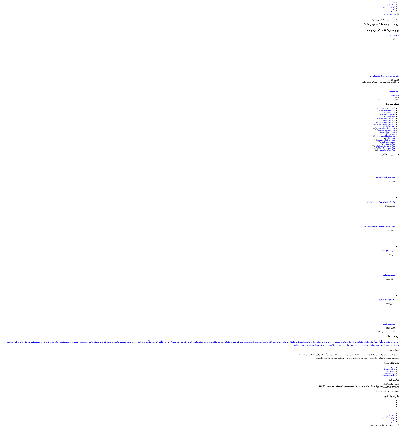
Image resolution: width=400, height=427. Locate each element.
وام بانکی (328, 345)
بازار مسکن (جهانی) (388, 120)
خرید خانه (164, 341)
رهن (86, 342)
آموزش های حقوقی (388, 108)
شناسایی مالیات (72, 342)
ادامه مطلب (395, 95)
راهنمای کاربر (390, 371)
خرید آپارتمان (179, 341)
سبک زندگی (391, 138)
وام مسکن (318, 344)
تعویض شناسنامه (389, 275)
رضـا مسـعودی (394, 91)
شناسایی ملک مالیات (58, 342)
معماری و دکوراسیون (387, 142)
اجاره (370, 342)
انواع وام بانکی (394, 35)
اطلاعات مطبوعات (388, 375)
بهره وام (255, 342)
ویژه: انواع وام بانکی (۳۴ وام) (385, 177)
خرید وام (135, 342)
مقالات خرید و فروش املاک (385, 146)
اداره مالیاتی (309, 342)
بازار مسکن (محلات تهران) (386, 124)
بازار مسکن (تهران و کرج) (386, 118)
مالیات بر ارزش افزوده (383, 345)
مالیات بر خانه (368, 345)
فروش (45, 341)
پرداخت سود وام (309, 345)
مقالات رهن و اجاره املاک (386, 148)
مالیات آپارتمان (30, 342)
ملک (333, 345)
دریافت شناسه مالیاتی (123, 342)
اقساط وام (299, 342)
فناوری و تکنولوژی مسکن (386, 140)
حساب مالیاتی (198, 342)
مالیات (39, 342)
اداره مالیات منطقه (343, 342)
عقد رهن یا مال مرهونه (387, 299)
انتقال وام (289, 342)
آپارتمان (377, 341)
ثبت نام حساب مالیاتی (233, 342)
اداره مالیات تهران (360, 342)
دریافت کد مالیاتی (105, 342)
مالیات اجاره (17, 342)
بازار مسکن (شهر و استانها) (385, 122)
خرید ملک (152, 341)
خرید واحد (142, 342)
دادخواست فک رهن (388, 324)
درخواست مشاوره (388, 7)
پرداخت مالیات (298, 345)
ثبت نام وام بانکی (208, 342)
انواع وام (282, 342)
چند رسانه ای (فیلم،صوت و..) (385, 128)
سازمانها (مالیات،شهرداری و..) (384, 136)
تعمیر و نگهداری (389, 126)
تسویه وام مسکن (248, 342)
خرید (190, 341)
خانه (393, 3)
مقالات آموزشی (389, 5)
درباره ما (392, 8)
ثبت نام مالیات (217, 342)
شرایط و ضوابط (389, 369)
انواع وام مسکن (263, 342)
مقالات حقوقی (390, 144)
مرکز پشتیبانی (390, 373)
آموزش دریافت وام (390, 342)
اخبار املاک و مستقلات (387, 110)
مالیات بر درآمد (357, 345)
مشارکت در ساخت (343, 345)
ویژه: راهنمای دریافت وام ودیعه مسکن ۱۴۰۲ (379, 226)
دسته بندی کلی (390, 134)
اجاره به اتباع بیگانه (388, 250)
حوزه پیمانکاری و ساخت (386, 130)
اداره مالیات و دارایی (325, 342)
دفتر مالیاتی (92, 342)
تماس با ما (391, 10)
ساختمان (82, 342)
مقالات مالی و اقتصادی (387, 150)
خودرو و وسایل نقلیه (388, 132)
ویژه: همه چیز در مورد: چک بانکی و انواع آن (384, 76)
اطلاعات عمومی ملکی (387, 114)
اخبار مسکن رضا (389, 112)
